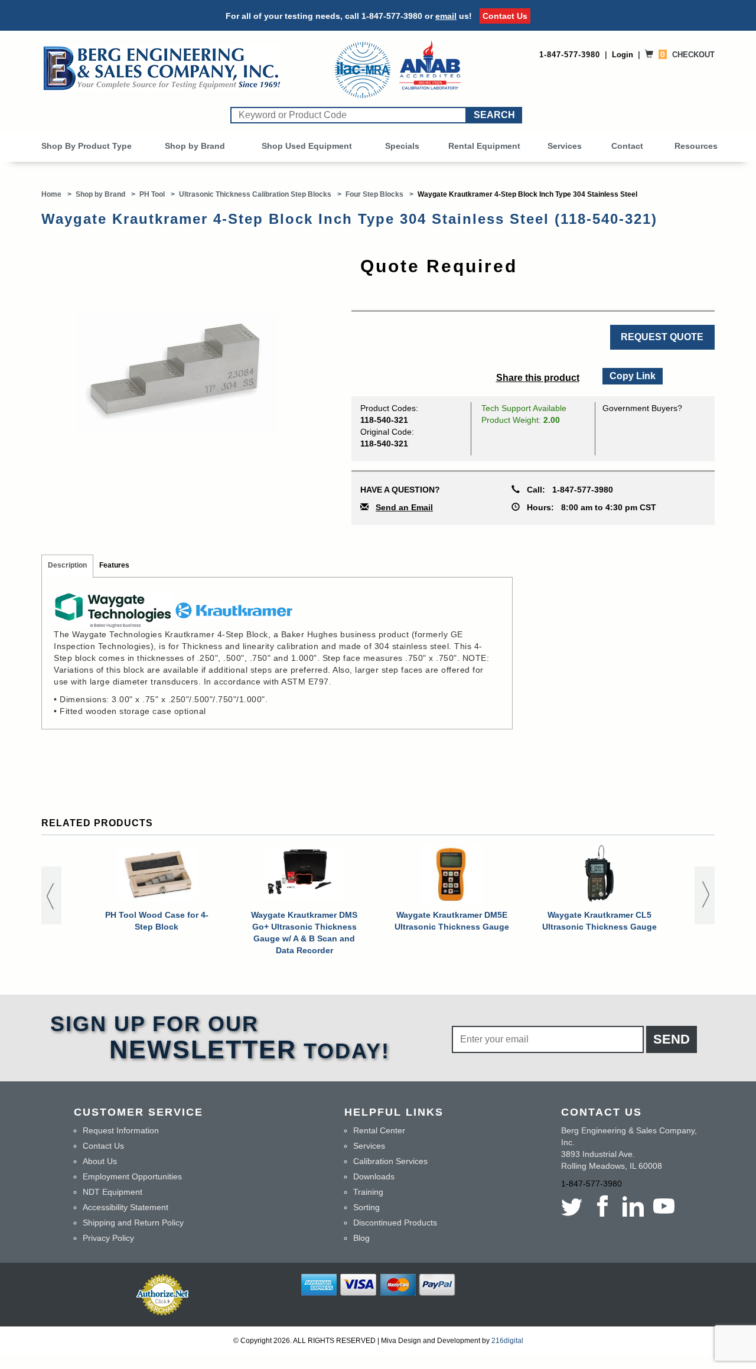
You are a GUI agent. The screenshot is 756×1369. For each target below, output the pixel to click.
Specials (402, 146)
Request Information (121, 1130)
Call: (566, 489)
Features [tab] (114, 565)
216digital (507, 1341)
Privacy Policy (108, 1238)
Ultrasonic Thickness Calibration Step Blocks (255, 194)
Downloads (374, 1176)
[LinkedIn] (633, 1206)
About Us (100, 1161)
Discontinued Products (395, 1222)
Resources (696, 146)
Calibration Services (390, 1161)
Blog (361, 1238)
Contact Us (505, 16)
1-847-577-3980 (391, 16)
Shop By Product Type (86, 146)
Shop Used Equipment (307, 146)
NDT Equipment (112, 1192)
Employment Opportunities (132, 1176)
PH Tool (152, 194)
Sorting (366, 1207)
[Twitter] (574, 1206)
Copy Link (632, 374)
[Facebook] (602, 1206)
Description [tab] (67, 565)
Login (622, 54)
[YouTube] (664, 1206)
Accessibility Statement (125, 1207)
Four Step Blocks (374, 194)
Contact (627, 146)
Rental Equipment (484, 146)
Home (51, 194)
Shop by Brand (195, 146)
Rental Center (379, 1130)
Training (368, 1192)
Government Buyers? (642, 408)
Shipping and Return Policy (133, 1222)
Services (565, 146)
